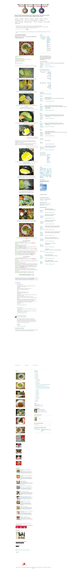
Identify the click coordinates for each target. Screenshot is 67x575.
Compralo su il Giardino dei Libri (49, 66)
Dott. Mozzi (35, 21)
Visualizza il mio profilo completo (42, 411)
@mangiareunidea (43, 168)
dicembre (37, 379)
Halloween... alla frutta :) (23, 516)
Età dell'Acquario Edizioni (49, 44)
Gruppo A (25, 279)
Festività (47, 170)
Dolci (45, 170)
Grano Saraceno (42, 171)
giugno (37, 392)
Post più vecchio (35, 365)
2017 (36, 373)
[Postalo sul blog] (31, 278)
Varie (47, 176)
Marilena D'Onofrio (20, 315)
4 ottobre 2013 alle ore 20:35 (21, 326)
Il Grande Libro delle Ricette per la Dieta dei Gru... (43, 388)
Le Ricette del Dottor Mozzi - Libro (49, 86)
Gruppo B (42, 173)
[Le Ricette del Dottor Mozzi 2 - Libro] (43, 155)
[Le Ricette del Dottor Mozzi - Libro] (43, 83)
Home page (26, 365)
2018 (36, 372)
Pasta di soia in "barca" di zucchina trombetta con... (43, 384)
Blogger (33, 568)
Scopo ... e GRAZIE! (47, 21)
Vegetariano (31, 279)
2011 (36, 401)
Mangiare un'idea (17, 23)
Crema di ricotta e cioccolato (24, 491)
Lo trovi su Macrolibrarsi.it (49, 50)
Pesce (25, 20)
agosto (37, 389)
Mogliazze (49, 75)
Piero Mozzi (49, 71)
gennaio (37, 398)
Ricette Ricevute (42, 20)
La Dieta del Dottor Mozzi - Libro (49, 73)
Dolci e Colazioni (17, 20)
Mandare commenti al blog (19, 21)
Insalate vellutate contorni (34, 20)
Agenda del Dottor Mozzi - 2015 (46, 429)
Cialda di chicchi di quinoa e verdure (41, 385)
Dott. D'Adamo (40, 21)
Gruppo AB (28, 279)
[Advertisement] (26, 358)
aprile (37, 394)
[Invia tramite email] (30, 278)
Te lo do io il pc (36, 424)
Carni (28, 20)
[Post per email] (28, 278)
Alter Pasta (19, 279)
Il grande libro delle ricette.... (28, 21)
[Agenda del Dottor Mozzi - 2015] (37, 428)
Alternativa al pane (43, 169)
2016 (36, 374)
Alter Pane (20, 389)
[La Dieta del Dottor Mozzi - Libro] (43, 72)
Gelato (50, 170)
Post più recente (17, 365)
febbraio (37, 397)
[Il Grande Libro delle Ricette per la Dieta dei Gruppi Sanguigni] (43, 36)
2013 (36, 378)
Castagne (49, 169)
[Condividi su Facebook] (32, 278)
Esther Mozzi (49, 82)
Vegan (50, 176)
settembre (37, 383)
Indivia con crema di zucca (24, 506)
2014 (36, 377)
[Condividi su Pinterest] (33, 278)
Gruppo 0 (22, 279)
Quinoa (22, 20)
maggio (37, 393)
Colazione (41, 170)
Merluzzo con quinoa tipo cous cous (25, 496)
